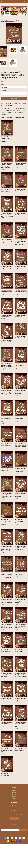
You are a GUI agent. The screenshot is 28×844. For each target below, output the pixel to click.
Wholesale (14, 794)
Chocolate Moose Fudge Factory (15, 834)
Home (2, 20)
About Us (14, 792)
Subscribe (23, 830)
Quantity (3, 90)
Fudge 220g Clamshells (9, 20)
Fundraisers (14, 796)
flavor (2, 84)
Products (14, 790)
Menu (4, 1)
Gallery (14, 798)
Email (12, 818)
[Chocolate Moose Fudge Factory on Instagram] (15, 806)
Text (16, 818)
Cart (26, 1)
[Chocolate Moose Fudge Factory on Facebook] (12, 806)
